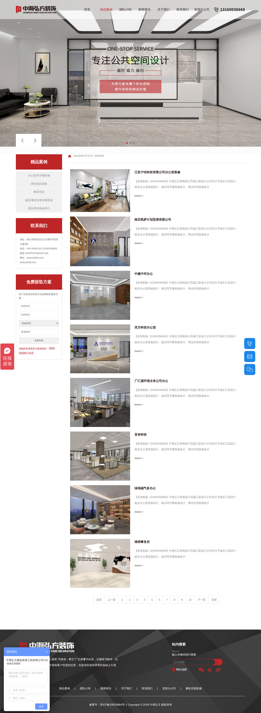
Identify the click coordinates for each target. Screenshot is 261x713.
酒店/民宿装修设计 (39, 208)
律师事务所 (142, 541)
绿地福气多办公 (145, 488)
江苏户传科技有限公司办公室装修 (157, 172)
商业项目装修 (39, 183)
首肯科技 (141, 434)
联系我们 (183, 9)
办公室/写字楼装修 (39, 175)
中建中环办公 (144, 273)
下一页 (202, 599)
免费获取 (39, 340)
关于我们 (163, 9)
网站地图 (181, 669)
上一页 (112, 599)
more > (139, 195)
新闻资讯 (144, 9)
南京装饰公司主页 (83, 155)
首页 (87, 9)
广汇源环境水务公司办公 (151, 380)
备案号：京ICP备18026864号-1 (108, 704)
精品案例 (106, 9)
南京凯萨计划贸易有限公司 (153, 219)
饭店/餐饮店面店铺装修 (39, 200)
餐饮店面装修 (194, 688)
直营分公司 (201, 9)
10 (190, 599)
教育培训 (39, 191)
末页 (214, 599)
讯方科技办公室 (145, 327)
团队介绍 (125, 9)
